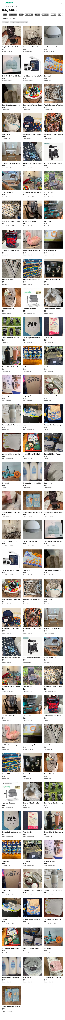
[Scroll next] (61, 14)
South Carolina (10, 6)
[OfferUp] (9, 3)
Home (3, 6)
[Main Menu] (3, 3)
